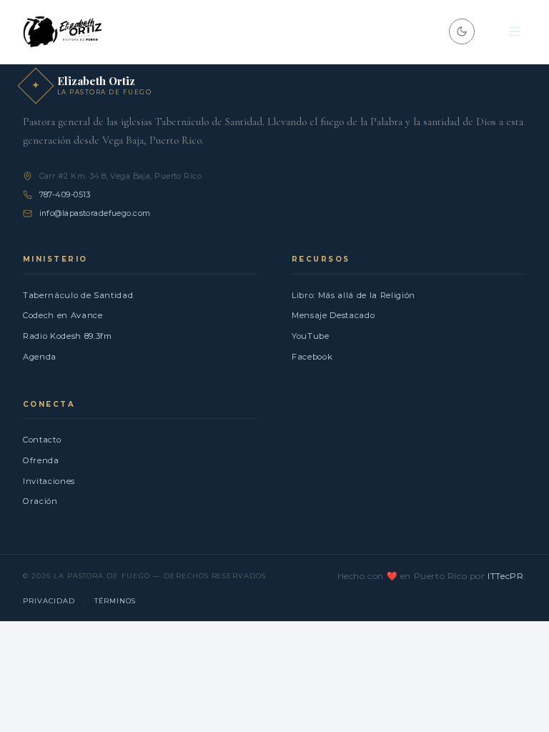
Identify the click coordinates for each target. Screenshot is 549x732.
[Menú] (514, 32)
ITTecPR (505, 575)
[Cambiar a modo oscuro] (462, 31)
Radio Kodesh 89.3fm (67, 336)
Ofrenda (41, 460)
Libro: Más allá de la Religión (353, 295)
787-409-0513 (65, 194)
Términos (115, 601)
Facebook (312, 357)
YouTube (311, 336)
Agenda (39, 357)
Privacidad (49, 601)
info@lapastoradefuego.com (95, 213)
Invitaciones (49, 481)
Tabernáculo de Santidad (78, 295)
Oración (40, 501)
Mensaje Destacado (333, 315)
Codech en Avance (63, 315)
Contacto (42, 440)
